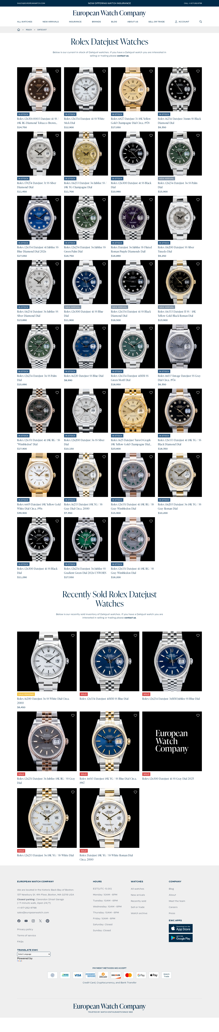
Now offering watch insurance (109, 3)
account (184, 22)
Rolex (29, 30)
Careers (173, 907)
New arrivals (138, 895)
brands (96, 22)
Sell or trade (138, 907)
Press (172, 913)
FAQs (20, 941)
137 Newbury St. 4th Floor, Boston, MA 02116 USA (45, 894)
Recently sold (138, 901)
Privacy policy (25, 929)
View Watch (39, 89)
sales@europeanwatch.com (31, 3)
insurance (75, 22)
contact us (123, 56)
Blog (171, 889)
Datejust (42, 30)
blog (114, 22)
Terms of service (26, 935)
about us (132, 22)
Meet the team (177, 901)
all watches (24, 22)
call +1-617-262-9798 (193, 3)
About (172, 895)
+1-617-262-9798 (26, 908)
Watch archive (139, 913)
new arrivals (51, 22)
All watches (137, 889)
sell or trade (156, 22)
